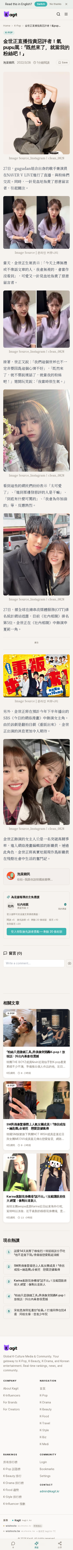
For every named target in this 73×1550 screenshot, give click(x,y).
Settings (45, 1476)
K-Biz (43, 1437)
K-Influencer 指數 (14, 1503)
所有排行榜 (10, 1462)
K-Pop (17, 25)
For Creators (11, 1409)
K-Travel (45, 1423)
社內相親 (23, 904)
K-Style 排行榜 (12, 1496)
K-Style (44, 1430)
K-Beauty (46, 1409)
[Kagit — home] (10, 14)
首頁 (42, 1388)
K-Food (44, 1416)
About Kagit (10, 1388)
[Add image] (69, 963)
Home (6, 25)
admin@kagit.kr (49, 1491)
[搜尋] (58, 14)
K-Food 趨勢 (11, 1490)
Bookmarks (47, 1469)
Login (43, 1462)
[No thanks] (66, 4)
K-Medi (44, 1444)
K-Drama (45, 1402)
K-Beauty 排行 (12, 1476)
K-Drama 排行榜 (13, 1483)
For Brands (10, 1402)
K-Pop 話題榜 (11, 1469)
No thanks (55, 4)
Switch (41, 4)
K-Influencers (11, 1395)
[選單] (66, 14)
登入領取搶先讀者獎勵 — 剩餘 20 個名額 (36, 931)
